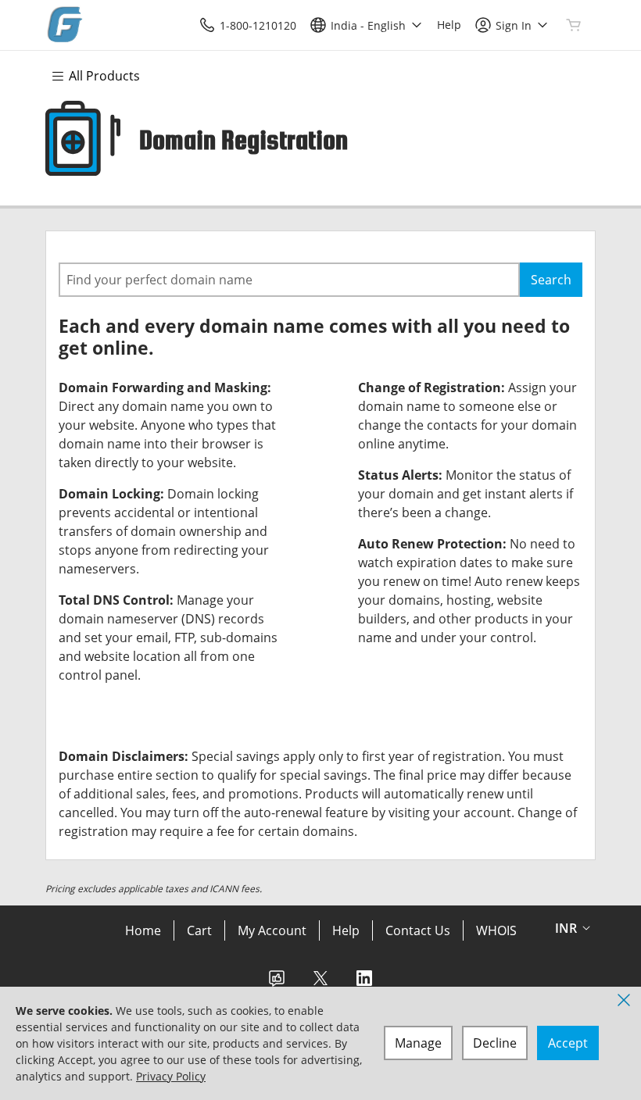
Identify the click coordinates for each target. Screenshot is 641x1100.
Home (143, 930)
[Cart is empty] (574, 25)
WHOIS (496, 930)
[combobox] (289, 279)
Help (346, 930)
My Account (272, 930)
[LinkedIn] (364, 982)
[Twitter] (320, 982)
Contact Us (417, 930)
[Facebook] (276, 982)
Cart (199, 930)
